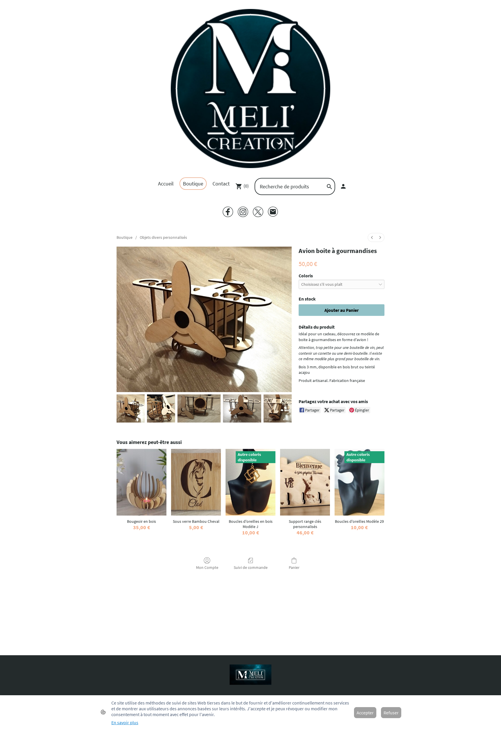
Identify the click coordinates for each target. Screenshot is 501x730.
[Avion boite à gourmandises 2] (199, 408)
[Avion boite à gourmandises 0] (131, 408)
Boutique (124, 237)
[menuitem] (372, 237)
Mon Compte (207, 567)
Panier (294, 567)
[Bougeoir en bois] (141, 482)
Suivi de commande (251, 567)
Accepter (365, 713)
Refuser (391, 713)
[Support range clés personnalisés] (305, 482)
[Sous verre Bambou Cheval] (196, 482)
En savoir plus (124, 722)
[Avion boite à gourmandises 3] (242, 408)
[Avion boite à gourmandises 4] (278, 408)
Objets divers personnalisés (163, 237)
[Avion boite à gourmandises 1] (161, 408)
